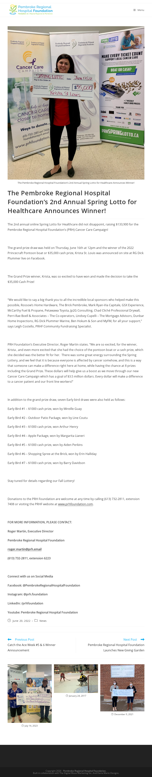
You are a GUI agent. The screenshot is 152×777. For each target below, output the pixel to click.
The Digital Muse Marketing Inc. (76, 773)
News (43, 621)
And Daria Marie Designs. (106, 773)
